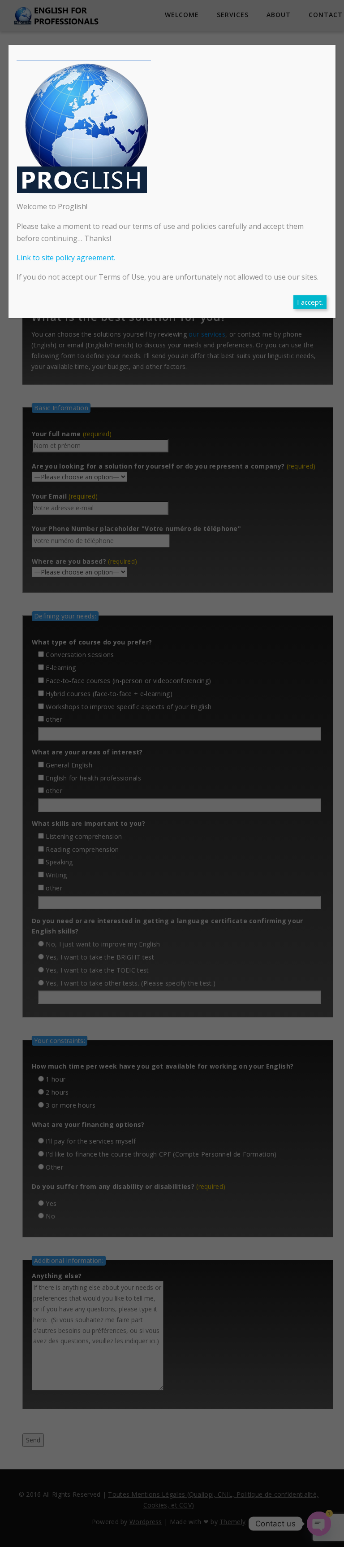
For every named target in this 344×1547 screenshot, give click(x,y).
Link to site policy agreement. (66, 258)
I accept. (310, 302)
